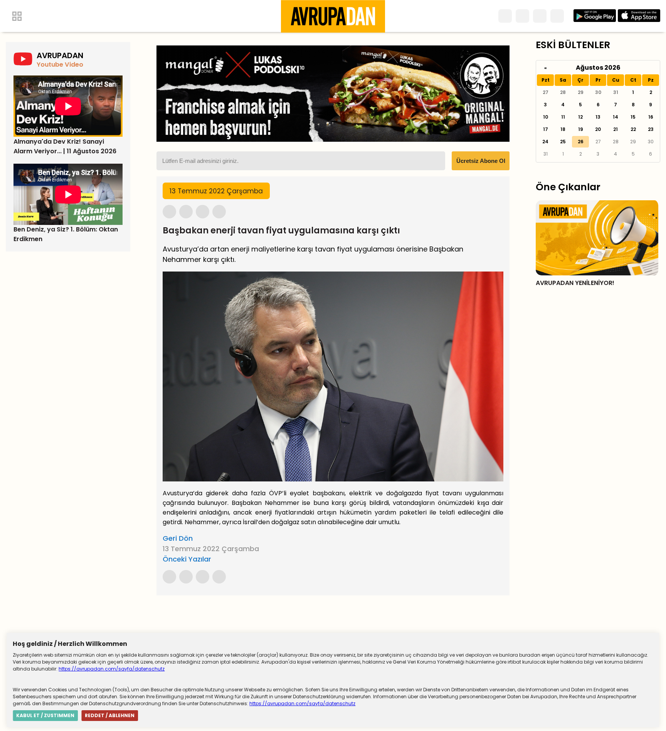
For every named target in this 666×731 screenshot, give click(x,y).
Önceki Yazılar (187, 559)
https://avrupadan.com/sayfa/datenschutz (112, 669)
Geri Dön (178, 538)
